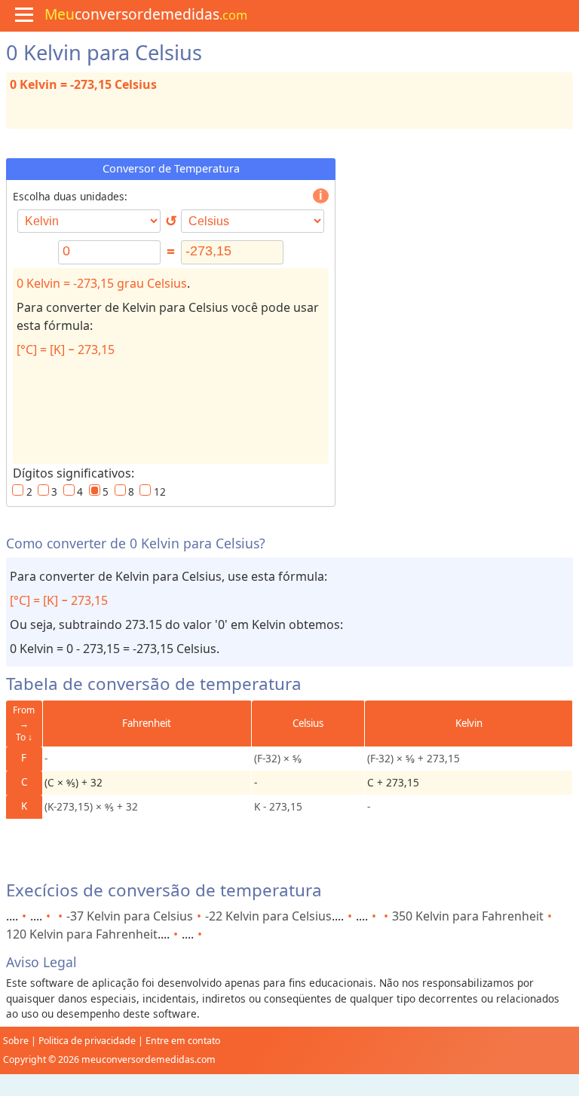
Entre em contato (183, 1040)
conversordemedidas (145, 14)
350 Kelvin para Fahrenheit (468, 916)
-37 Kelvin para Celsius (129, 916)
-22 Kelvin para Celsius (268, 916)
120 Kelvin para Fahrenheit (82, 934)
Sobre (16, 1040)
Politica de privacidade (87, 1040)
